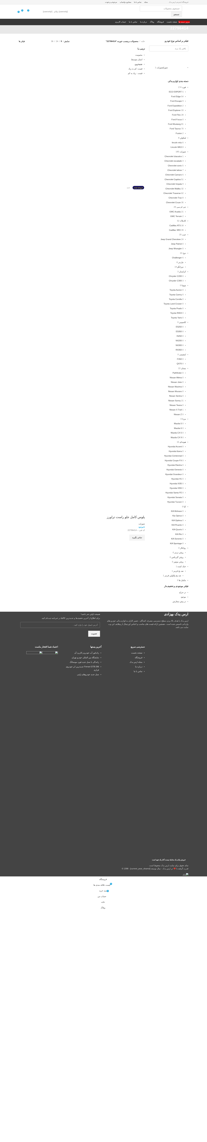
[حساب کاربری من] (34, 11)
